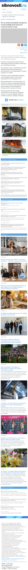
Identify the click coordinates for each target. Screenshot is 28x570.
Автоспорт (3, 435)
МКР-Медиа (9, 12)
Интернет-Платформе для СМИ (15, 561)
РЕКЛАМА (19, 517)
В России (15, 15)
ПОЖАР (25, 50)
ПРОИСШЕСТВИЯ (23, 49)
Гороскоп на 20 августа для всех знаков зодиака (11, 513)
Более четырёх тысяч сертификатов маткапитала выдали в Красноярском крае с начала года (13, 499)
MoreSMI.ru (23, 561)
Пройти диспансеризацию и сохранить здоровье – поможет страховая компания (14, 260)
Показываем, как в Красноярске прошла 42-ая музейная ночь (13, 210)
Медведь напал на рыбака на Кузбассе (9, 491)
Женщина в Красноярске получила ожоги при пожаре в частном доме (13, 138)
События (3, 468)
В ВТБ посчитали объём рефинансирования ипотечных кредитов (13, 186)
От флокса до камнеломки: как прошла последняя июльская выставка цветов (13, 472)
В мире (10, 15)
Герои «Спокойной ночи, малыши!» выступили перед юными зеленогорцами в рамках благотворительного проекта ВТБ (14, 195)
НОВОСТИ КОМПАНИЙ (9, 159)
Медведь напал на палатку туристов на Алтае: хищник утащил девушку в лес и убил (12, 507)
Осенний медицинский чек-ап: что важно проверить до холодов (14, 314)
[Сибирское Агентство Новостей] (14, 5)
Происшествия (11, 19)
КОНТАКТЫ (9, 517)
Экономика (12, 16)
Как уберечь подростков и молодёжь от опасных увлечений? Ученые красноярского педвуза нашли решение (12, 173)
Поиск (23, 9)
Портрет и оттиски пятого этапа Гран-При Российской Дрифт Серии (13, 438)
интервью (3, 400)
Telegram (20, 100)
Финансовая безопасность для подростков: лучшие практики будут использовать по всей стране (12, 182)
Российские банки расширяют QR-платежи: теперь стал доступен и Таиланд (13, 163)
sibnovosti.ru (21, 529)
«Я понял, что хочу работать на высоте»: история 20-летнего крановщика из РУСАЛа (13, 404)
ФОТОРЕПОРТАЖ (7, 199)
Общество (5, 16)
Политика (21, 15)
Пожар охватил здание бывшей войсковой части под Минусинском (13, 154)
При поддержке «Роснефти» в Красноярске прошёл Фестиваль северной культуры (11, 368)
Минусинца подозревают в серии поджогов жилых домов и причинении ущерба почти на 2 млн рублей (13, 121)
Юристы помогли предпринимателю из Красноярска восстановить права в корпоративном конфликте (13, 287)
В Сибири (5, 15)
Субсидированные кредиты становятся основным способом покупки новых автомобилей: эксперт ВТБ (14, 178)
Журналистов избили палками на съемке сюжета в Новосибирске (12, 203)
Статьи (3, 12)
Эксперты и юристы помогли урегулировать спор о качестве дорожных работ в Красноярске (11, 341)
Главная (3, 19)
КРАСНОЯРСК (9, 1)
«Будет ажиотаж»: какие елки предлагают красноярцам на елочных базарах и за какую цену (13, 216)
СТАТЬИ (5, 234)
